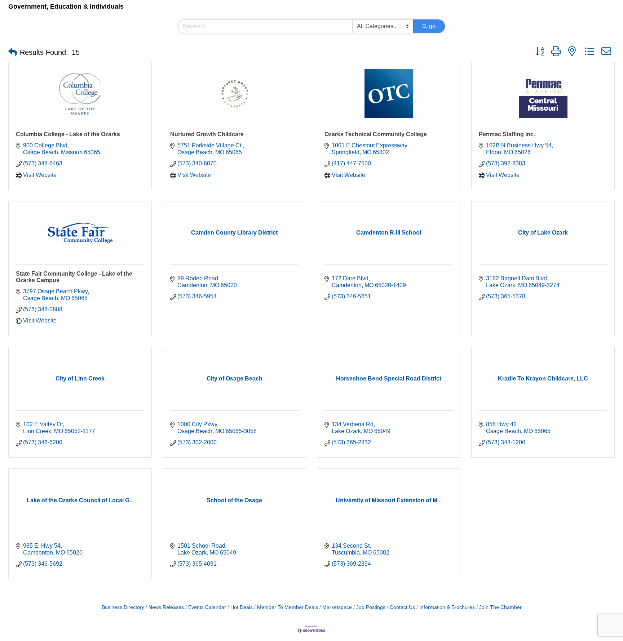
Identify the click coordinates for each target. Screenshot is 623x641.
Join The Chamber (500, 607)
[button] (12, 52)
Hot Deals (241, 607)
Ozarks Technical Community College (375, 134)
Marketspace (337, 607)
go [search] (432, 26)
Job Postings (370, 607)
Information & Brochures (447, 607)
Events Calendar (207, 607)
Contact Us (402, 607)
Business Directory (123, 607)
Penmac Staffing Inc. (507, 134)
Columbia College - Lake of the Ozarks (68, 134)
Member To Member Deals (287, 607)
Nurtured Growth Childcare (207, 134)
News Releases (166, 607)
